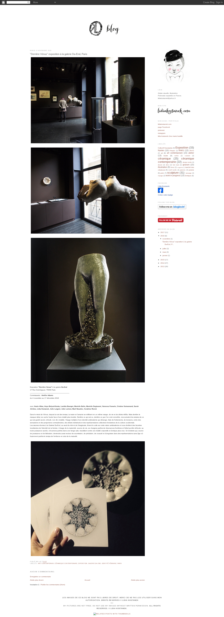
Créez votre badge (165, 195)
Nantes (161, 150)
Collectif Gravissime (165, 148)
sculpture (173, 172)
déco (167, 165)
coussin (187, 156)
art (162, 153)
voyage (160, 176)
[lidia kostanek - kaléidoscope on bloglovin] (172, 208)
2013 (163, 266)
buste (166, 156)
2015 (163, 260)
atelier (191, 153)
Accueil (87, 580)
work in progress (173, 175)
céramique (164, 158)
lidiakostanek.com (164, 124)
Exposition (82, 563)
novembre (167, 239)
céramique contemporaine (66, 563)
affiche (191, 150)
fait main (176, 165)
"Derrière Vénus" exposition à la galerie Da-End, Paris (58, 54)
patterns (182, 170)
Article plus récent (36, 580)
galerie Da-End (94, 563)
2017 (163, 232)
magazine (180, 167)
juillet (165, 248)
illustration (162, 167)
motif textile (172, 170)
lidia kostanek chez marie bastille (170, 136)
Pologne (172, 150)
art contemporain (46, 563)
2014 (163, 263)
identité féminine (109, 563)
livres (172, 167)
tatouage (189, 173)
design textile (187, 162)
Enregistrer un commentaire (40, 576)
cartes (176, 156)
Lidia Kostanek (164, 186)
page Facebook (164, 127)
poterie (191, 170)
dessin (160, 165)
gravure (186, 165)
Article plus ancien (138, 580)
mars (165, 252)
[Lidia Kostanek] (160, 192)
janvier (165, 255)
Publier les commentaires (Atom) (53, 585)
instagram (161, 133)
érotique (188, 176)
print (162, 173)
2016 (163, 236)
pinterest (161, 130)
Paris (119, 563)
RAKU (181, 150)
